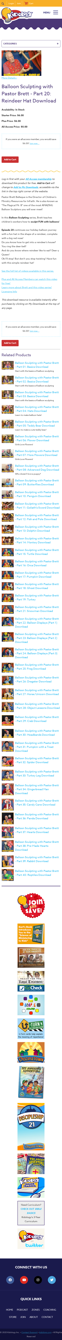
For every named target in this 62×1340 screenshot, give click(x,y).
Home (9, 1310)
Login (11, 3)
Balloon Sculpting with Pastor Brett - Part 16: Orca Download (37, 563)
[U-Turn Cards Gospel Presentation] (31, 1028)
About (34, 1317)
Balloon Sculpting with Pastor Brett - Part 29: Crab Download (37, 719)
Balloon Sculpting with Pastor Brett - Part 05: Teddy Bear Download (37, 424)
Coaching (49, 1310)
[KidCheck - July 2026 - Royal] (31, 981)
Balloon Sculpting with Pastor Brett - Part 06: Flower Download (37, 438)
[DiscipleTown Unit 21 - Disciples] (31, 1126)
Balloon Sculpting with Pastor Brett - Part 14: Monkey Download (37, 540)
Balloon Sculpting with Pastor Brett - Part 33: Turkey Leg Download (37, 774)
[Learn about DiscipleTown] (31, 1052)
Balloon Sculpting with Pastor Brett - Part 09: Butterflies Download (37, 482)
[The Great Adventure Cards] (31, 1164)
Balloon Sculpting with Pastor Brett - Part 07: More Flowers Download (37, 453)
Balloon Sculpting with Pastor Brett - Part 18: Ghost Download (37, 586)
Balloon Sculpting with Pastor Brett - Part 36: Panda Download (37, 816)
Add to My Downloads (25, 187)
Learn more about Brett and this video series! (27, 287)
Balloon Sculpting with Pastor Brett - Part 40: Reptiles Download (37, 873)
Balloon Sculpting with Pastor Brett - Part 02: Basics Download (37, 380)
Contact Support (29, 1332)
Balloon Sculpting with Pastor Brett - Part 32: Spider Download (37, 760)
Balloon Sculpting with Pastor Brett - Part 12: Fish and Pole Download (37, 517)
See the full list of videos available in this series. (28, 271)
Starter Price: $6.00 (13, 115)
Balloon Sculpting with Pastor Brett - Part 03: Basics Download (37, 394)
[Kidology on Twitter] (31, 1238)
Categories (31, 43)
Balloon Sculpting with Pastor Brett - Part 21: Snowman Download (37, 609)
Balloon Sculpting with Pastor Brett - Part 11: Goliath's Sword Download (37, 506)
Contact (47, 1317)
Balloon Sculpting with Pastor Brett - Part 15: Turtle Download (37, 552)
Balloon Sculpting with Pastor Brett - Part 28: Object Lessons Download (37, 706)
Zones (36, 1310)
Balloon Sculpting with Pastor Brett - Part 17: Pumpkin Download (37, 575)
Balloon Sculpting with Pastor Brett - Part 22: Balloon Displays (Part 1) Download (37, 623)
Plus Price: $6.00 (11, 121)
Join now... (34, 143)
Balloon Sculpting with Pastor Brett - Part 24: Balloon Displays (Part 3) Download (37, 653)
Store (13, 1317)
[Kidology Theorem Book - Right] (31, 934)
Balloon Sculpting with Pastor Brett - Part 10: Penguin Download (37, 494)
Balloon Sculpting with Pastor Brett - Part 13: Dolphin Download (37, 529)
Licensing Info (9, 291)
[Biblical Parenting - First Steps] (31, 957)
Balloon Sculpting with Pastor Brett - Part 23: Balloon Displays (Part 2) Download (37, 638)
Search (4, 3)
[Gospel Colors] (31, 1005)
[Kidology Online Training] (31, 1187)
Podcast (22, 1310)
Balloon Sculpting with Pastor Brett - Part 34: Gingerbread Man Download (37, 789)
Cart (31, 3)
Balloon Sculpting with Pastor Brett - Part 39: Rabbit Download (37, 859)
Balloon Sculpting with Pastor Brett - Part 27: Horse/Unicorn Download (37, 692)
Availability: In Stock (13, 109)
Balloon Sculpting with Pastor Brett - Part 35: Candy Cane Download (37, 803)
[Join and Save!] (31, 917)
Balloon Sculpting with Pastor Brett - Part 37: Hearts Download (37, 830)
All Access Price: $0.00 (14, 126)
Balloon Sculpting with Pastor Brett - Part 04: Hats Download (37, 409)
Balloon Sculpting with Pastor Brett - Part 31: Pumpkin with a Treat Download (37, 747)
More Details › (9, 78)
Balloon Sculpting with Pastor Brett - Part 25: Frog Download (37, 667)
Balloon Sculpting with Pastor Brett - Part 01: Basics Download (37, 365)
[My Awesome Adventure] (31, 1083)
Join (19, 3)
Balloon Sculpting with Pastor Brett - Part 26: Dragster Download (37, 680)
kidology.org (45, 1332)
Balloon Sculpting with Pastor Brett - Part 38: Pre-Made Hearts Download (37, 846)
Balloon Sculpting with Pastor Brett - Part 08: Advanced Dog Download (37, 468)
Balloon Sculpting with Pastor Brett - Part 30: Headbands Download (37, 733)
